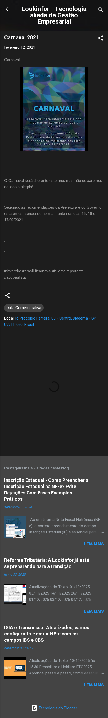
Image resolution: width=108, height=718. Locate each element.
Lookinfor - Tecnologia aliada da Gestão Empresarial (54, 15)
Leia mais (94, 544)
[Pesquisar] (101, 11)
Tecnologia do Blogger (57, 708)
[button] (101, 39)
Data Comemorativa (24, 307)
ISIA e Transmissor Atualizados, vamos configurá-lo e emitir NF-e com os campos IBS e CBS (46, 634)
